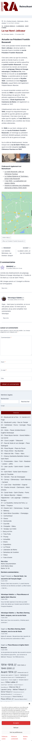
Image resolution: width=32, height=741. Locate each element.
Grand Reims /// (4, 687)
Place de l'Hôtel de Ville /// (20, 699)
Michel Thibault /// (7, 692)
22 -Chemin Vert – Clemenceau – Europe (15, 508)
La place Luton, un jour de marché (24, 250)
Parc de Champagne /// (6, 696)
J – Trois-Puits (6, 534)
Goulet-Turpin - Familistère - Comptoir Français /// (12, 684)
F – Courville (5, 524)
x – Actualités (5, 539)
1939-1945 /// (21, 665)
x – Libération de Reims (9, 550)
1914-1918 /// (6, 237)
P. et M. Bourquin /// (17, 694)
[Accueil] (2, 21)
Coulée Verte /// (4, 679)
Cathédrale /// (24, 675)
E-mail (4, 370)
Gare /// (3, 682)
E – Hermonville (6, 521)
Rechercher (5, 399)
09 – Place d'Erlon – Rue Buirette (12, 451)
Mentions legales (7, 395)
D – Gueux (4, 518)
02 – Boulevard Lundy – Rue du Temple (14, 422)
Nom (3, 362)
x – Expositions (6, 544)
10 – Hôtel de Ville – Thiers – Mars (12, 453)
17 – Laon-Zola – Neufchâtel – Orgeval (14, 485)
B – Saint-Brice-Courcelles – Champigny (14, 513)
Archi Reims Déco (7, 566)
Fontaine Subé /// (23, 679)
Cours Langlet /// (13, 679)
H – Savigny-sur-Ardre (8, 529)
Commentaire (6, 337)
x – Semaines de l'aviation (10, 552)
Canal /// (16, 675)
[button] (29, 704)
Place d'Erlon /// (7, 699)
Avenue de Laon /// (22, 672)
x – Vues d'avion (6, 557)
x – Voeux (4, 555)
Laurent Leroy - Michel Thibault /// (13, 689)
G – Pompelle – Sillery (8, 526)
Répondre (4, 288)
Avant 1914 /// (9, 672)
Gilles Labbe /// (11, 682)
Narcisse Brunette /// (6, 694)
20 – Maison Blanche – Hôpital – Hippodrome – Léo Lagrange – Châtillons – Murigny (15, 497)
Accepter (16, 723)
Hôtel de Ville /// (14, 687)
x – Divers (4, 542)
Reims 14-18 (5, 568)
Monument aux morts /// (18, 692)
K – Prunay (4, 537)
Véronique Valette (8, 34)
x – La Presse (5, 547)
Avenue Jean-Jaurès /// (7, 675)
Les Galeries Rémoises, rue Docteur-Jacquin (7, 251)
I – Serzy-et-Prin (6, 531)
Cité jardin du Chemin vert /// (8, 677)
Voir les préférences (16, 732)
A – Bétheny (5, 511)
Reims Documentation (8, 564)
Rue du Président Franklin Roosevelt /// (13, 241)
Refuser (16, 727)
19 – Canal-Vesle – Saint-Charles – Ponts (15, 492)
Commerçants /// (20, 677)
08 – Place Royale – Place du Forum (13, 448)
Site (2, 378)
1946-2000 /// (8, 668)
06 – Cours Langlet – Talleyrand (12, 440)
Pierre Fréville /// (18, 696)
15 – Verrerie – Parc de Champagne (13, 477)
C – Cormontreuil (6, 516)
